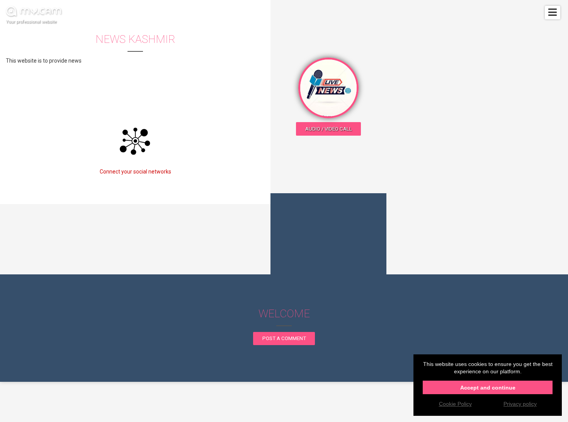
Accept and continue (487, 388)
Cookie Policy (455, 404)
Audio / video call (328, 129)
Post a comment (284, 338)
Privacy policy (520, 404)
